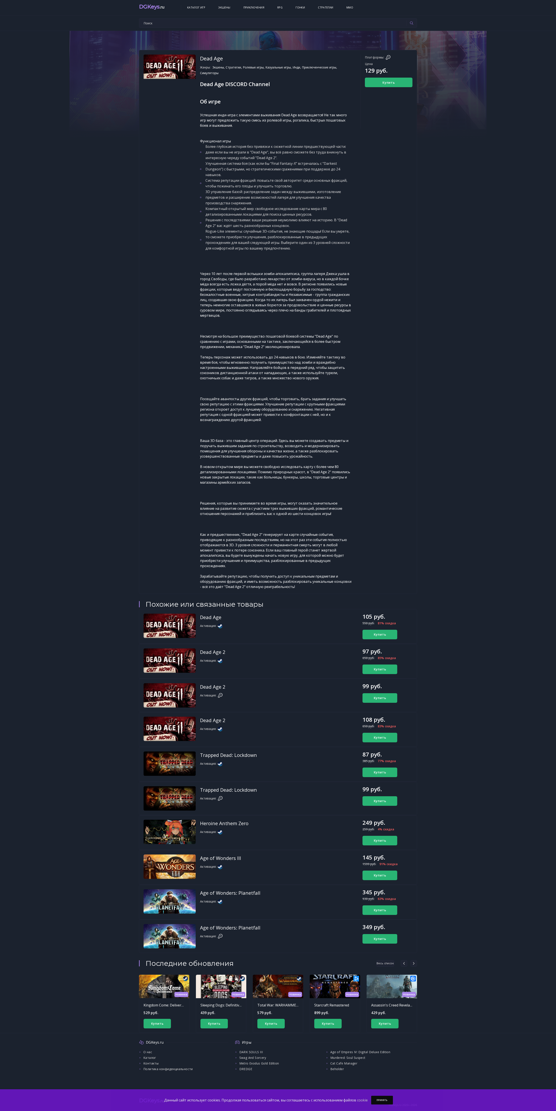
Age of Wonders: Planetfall (230, 892)
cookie (362, 1100)
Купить (388, 82)
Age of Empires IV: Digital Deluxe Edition (360, 1052)
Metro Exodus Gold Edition (259, 1063)
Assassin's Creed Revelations (394, 1005)
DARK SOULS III (251, 1052)
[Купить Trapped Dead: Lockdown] (170, 763)
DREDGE (245, 1069)
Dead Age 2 (212, 652)
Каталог (149, 1058)
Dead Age (210, 617)
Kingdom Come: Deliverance (166, 1005)
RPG (280, 7)
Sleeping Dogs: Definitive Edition (226, 1005)
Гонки (300, 7)
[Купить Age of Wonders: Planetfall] (170, 901)
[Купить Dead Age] (170, 626)
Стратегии (325, 7)
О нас (147, 1052)
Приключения (253, 7)
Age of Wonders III (220, 858)
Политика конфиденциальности (168, 1069)
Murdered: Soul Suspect (348, 1058)
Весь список (385, 963)
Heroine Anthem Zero (224, 823)
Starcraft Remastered (331, 1005)
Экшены (224, 7)
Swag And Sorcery (252, 1058)
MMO (349, 7)
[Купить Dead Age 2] (170, 660)
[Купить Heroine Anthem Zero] (170, 832)
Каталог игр (196, 7)
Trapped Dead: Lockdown (228, 755)
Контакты (151, 1063)
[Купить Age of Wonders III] (170, 866)
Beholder (337, 1069)
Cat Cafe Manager (343, 1063)
